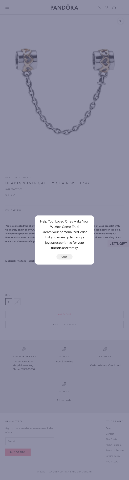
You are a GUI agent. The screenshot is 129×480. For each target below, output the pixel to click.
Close (64, 256)
